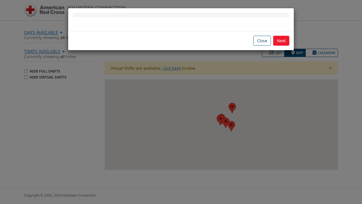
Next (281, 40)
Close (262, 40)
